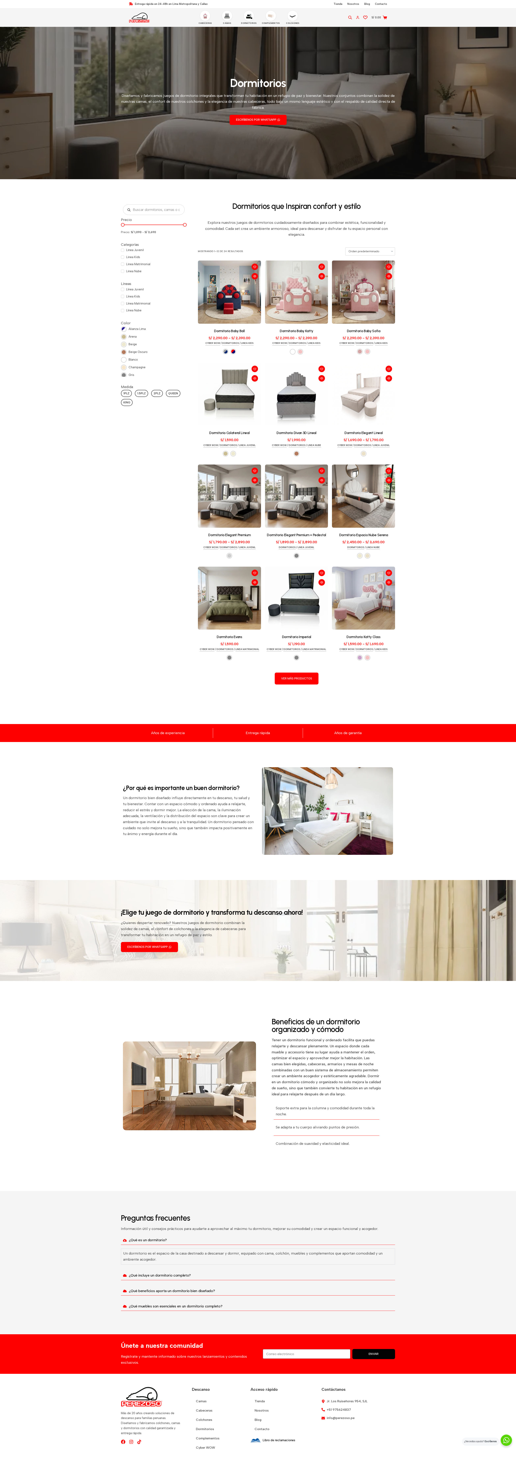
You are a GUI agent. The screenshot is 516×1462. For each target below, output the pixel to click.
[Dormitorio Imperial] (296, 598)
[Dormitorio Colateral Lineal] (229, 394)
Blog (367, 3)
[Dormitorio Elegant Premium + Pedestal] (296, 496)
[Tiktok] (139, 1442)
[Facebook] (123, 1442)
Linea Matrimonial (247, 649)
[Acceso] (357, 17)
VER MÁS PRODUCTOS (296, 678)
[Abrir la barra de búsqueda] (350, 17)
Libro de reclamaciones (279, 1440)
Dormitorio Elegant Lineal (363, 433)
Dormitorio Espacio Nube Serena (363, 535)
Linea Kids (247, 343)
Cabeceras (204, 1410)
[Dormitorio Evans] (229, 598)
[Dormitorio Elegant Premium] (229, 496)
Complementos (208, 1438)
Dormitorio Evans (229, 637)
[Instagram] (131, 1442)
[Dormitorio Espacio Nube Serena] (363, 496)
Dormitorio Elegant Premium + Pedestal (296, 535)
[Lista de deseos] (365, 17)
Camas (201, 1401)
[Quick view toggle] (255, 276)
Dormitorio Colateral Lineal (229, 433)
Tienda (338, 3)
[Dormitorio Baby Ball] (229, 292)
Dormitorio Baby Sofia (363, 331)
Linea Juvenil (247, 445)
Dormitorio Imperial (296, 637)
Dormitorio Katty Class (363, 637)
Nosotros (353, 3)
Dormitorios (230, 343)
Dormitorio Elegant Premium (229, 535)
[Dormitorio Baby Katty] (296, 292)
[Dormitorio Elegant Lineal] (363, 394)
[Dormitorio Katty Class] (363, 598)
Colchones (204, 1420)
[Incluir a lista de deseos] (255, 267)
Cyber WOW (212, 343)
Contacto (381, 3)
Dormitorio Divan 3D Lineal (296, 433)
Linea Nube (314, 445)
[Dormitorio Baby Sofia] (363, 292)
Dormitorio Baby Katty (296, 331)
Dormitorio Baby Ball (229, 331)
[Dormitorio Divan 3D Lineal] (296, 394)
